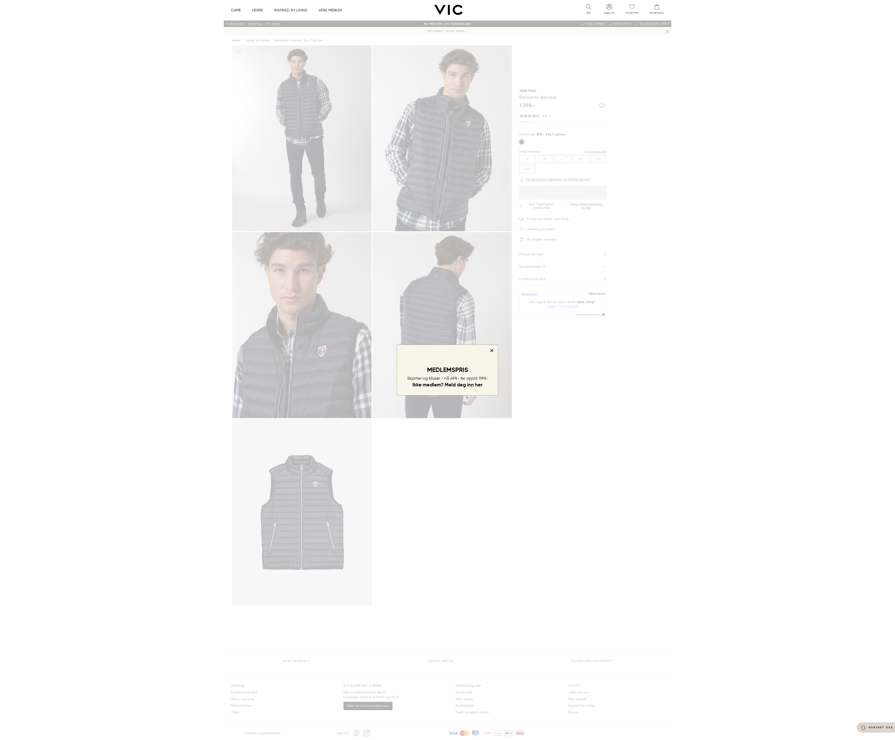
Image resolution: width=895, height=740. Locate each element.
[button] (588, 10)
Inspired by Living (291, 10)
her (479, 385)
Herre (257, 10)
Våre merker (330, 10)
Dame (236, 10)
